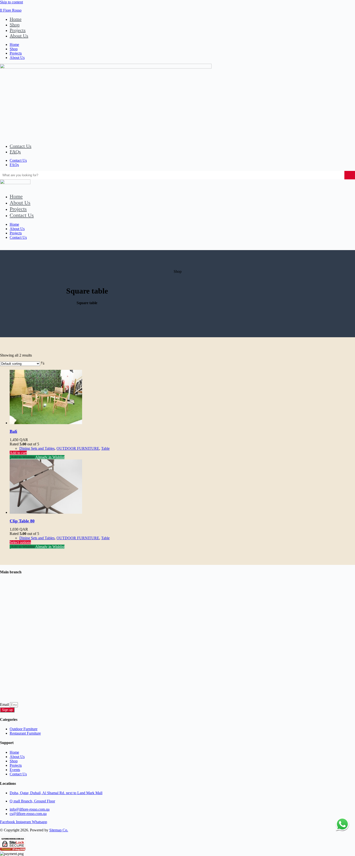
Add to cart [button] (18, 453)
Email (5, 704)
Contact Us (20, 146)
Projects (18, 30)
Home (15, 19)
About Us (19, 35)
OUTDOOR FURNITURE (78, 448)
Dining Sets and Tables (37, 448)
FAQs (15, 151)
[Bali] (46, 423)
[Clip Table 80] (46, 512)
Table (105, 448)
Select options (20, 542)
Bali (13, 431)
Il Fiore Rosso (10, 10)
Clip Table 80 (22, 521)
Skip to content (11, 2)
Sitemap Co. (58, 830)
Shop (15, 24)
